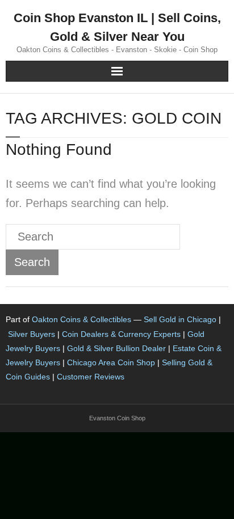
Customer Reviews (90, 376)
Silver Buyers (31, 334)
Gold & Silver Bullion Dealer (116, 348)
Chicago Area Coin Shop (111, 362)
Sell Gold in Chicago (180, 319)
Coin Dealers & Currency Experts (121, 334)
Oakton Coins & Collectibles (81, 319)
